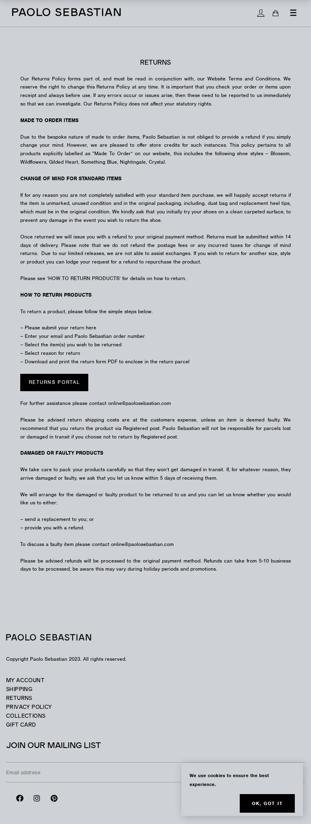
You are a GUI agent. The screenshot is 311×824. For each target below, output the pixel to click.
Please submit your (60, 327)
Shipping (19, 689)
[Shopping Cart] (276, 13)
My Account (25, 680)
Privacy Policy (29, 707)
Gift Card (21, 725)
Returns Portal (54, 382)
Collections (25, 716)
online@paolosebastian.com (142, 544)
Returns (19, 698)
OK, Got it (267, 803)
